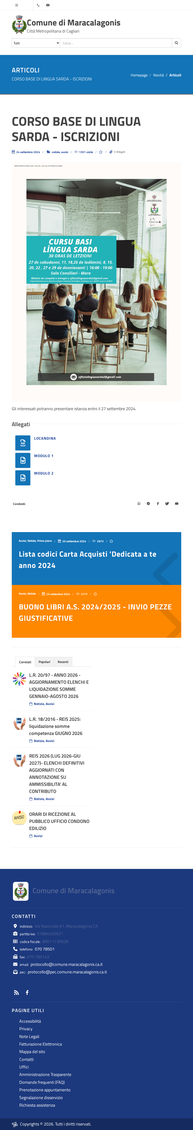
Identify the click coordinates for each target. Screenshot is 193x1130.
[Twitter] (167, 504)
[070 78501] (38, 5)
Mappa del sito (32, 1051)
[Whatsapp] (139, 504)
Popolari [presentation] (44, 661)
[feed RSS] (16, 992)
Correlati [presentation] (25, 661)
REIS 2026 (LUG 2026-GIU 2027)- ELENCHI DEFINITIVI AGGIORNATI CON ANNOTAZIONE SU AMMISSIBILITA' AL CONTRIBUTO (56, 773)
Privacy (25, 1029)
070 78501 (45, 949)
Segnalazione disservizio (41, 1097)
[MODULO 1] (22, 460)
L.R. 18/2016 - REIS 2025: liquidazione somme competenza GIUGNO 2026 (55, 726)
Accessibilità (30, 1021)
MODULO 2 (44, 473)
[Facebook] (157, 504)
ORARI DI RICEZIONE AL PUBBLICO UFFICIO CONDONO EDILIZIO (59, 821)
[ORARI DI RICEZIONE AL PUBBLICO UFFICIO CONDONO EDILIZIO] (19, 818)
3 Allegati (119, 152)
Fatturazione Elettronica (40, 1044)
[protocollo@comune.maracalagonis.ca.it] (47, 5)
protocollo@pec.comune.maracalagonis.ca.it (67, 972)
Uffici (24, 1067)
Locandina (45, 438)
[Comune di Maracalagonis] (19, 24)
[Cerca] (176, 43)
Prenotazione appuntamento (45, 1090)
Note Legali (29, 1036)
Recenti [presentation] (63, 661)
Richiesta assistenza (37, 1105)
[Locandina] (22, 442)
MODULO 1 (44, 456)
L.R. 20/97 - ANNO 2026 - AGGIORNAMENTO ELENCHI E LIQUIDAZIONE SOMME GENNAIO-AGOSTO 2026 (59, 685)
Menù (16, 5)
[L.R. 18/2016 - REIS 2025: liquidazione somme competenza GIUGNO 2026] (19, 723)
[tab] (25, 662)
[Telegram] (148, 504)
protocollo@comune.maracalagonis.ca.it (67, 964)
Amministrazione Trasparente (45, 1074)
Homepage (139, 75)
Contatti (26, 1059)
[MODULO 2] (22, 477)
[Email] (176, 504)
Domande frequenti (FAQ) (42, 1082)
